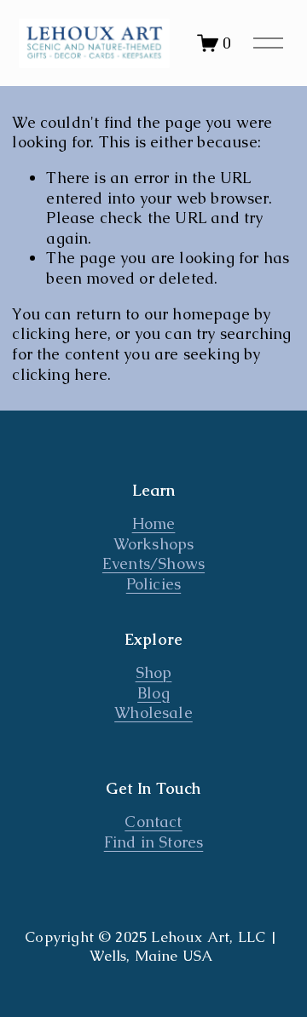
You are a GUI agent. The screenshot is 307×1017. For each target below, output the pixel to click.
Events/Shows (153, 563)
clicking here (59, 333)
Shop (154, 672)
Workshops (153, 544)
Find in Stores (154, 842)
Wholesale (153, 712)
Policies (153, 584)
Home (154, 523)
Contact (153, 821)
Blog (153, 693)
